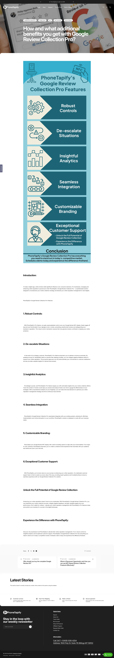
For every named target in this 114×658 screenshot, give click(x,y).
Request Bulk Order (58, 628)
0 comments (88, 550)
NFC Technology (58, 20)
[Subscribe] (30, 626)
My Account (56, 621)
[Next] (73, 2)
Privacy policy (5, 655)
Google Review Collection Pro (29, 20)
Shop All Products (58, 623)
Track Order (56, 619)
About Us (55, 617)
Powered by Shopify (17, 653)
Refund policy (17, 655)
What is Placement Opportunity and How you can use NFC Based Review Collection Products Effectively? (75, 563)
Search (55, 615)
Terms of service (12, 655)
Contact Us (56, 630)
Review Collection (68, 20)
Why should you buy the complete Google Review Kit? (37, 562)
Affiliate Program (57, 626)
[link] (73, 643)
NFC (50, 20)
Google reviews (42, 20)
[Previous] (40, 2)
